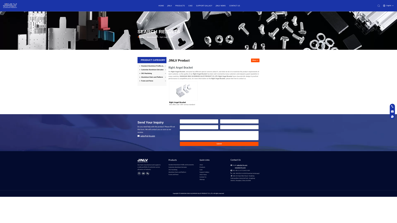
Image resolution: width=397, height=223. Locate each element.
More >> (255, 60)
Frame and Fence (147, 81)
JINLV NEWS (221, 6)
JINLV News (203, 175)
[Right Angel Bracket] (183, 92)
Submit (219, 144)
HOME (161, 6)
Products (202, 167)
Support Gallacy (204, 172)
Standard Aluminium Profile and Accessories (153, 66)
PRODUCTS (180, 6)
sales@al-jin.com (147, 136)
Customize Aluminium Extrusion (152, 70)
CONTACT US (234, 6)
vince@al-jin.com (240, 168)
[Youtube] (143, 173)
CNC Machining (146, 73)
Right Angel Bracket (177, 102)
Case (201, 170)
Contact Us (203, 177)
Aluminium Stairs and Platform (152, 77)
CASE (190, 6)
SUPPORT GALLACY (204, 6)
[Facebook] (139, 173)
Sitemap (202, 179)
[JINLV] (143, 160)
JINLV (169, 6)
